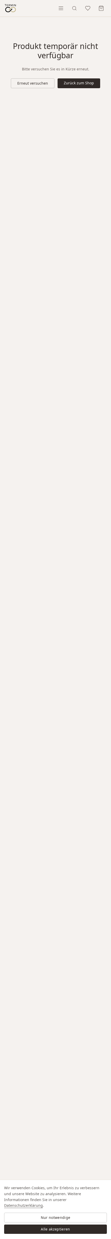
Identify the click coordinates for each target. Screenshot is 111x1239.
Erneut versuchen (32, 83)
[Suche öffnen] (74, 8)
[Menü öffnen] (61, 8)
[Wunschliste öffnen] (87, 8)
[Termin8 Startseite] (10, 8)
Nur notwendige (55, 1217)
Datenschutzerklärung (23, 1205)
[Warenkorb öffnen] (101, 8)
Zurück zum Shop (79, 82)
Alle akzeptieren (55, 1229)
